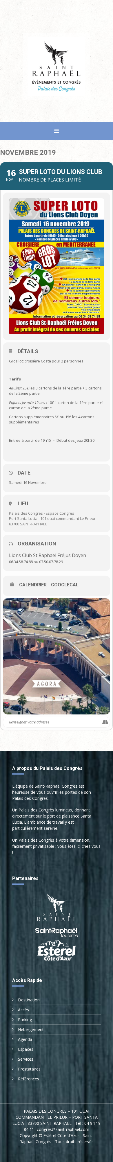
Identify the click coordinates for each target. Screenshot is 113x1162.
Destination (29, 1000)
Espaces (25, 1049)
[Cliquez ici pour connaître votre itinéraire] (105, 722)
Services (25, 1059)
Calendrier (33, 585)
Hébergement (31, 1029)
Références (28, 1079)
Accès (23, 1009)
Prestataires (29, 1069)
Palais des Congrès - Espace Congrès (41, 513)
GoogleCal (65, 585)
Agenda (25, 1039)
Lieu (23, 503)
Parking (25, 1019)
